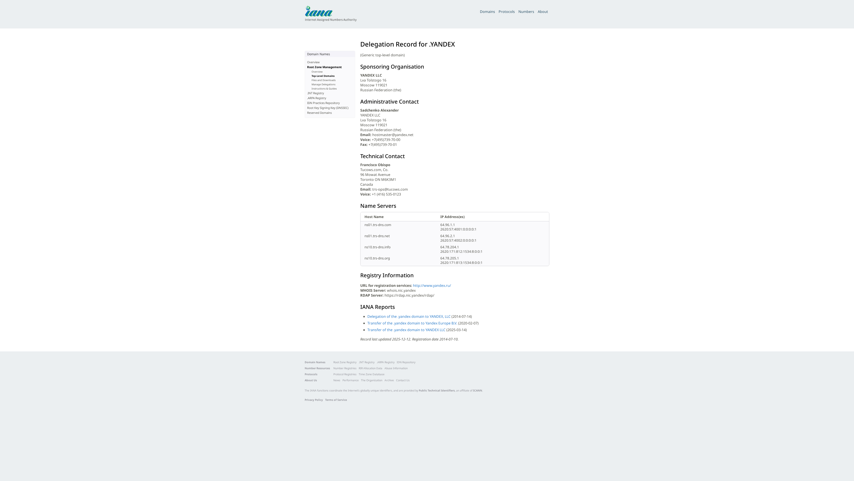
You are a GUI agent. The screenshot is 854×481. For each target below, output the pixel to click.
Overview (313, 62)
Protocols (507, 11)
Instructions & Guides (324, 88)
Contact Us (403, 380)
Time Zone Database (372, 374)
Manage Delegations (323, 84)
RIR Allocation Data (370, 368)
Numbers (526, 11)
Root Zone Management (324, 67)
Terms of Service (336, 400)
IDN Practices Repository (323, 103)
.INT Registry (315, 93)
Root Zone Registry (345, 362)
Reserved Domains (319, 113)
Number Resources (317, 368)
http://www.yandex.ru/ (432, 285)
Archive (389, 380)
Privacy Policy (314, 400)
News (336, 380)
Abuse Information (396, 368)
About (543, 11)
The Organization (371, 380)
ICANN (477, 390)
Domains (487, 11)
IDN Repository (406, 362)
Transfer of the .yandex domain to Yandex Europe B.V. (412, 323)
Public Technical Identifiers (437, 390)
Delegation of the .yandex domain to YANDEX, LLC (409, 316)
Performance (350, 380)
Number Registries (345, 368)
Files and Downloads (324, 80)
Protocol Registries (345, 374)
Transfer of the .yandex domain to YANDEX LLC (406, 329)
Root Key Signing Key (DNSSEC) (327, 108)
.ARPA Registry (316, 98)
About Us (311, 380)
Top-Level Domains (323, 75)
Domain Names (315, 362)
